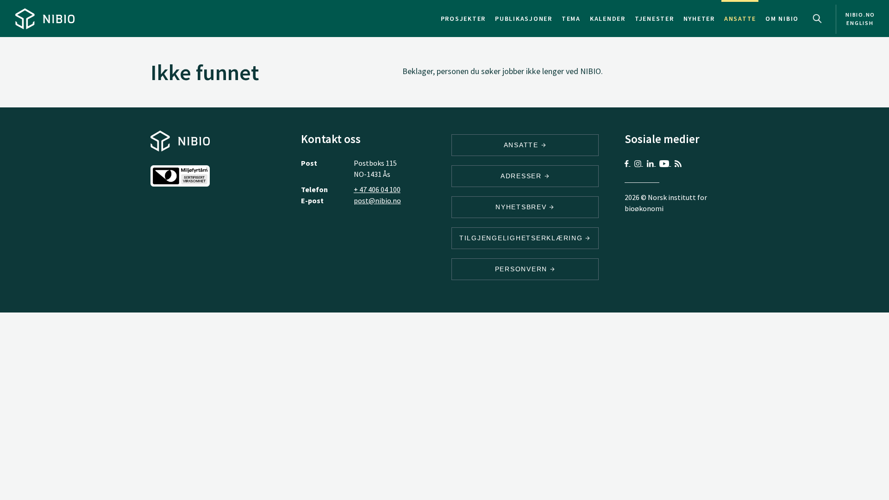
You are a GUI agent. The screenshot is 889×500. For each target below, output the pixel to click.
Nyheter (699, 18)
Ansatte (740, 18)
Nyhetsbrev (522, 207)
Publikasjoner (523, 18)
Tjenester (654, 18)
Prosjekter (463, 18)
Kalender (608, 18)
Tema (571, 18)
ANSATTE (522, 145)
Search (817, 18)
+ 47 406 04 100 (377, 189)
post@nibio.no (377, 200)
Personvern (522, 269)
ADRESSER (523, 176)
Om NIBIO (782, 18)
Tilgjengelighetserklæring (522, 238)
